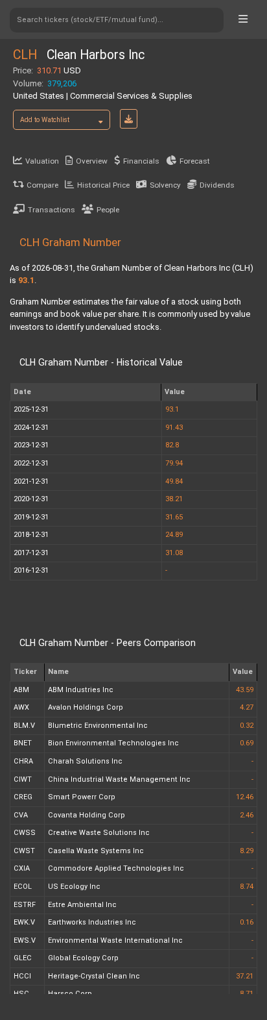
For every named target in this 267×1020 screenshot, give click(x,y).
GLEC (23, 958)
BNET (23, 743)
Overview (92, 161)
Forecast (195, 161)
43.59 (244, 690)
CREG (23, 797)
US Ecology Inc (74, 886)
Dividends (217, 185)
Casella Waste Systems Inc (96, 851)
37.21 (244, 976)
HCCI (22, 976)
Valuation (42, 161)
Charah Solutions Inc (85, 761)
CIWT (23, 779)
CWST (24, 851)
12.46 (244, 797)
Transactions (51, 209)
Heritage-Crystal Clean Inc (94, 976)
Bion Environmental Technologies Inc (113, 743)
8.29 (246, 851)
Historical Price (103, 185)
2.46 (246, 815)
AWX (21, 707)
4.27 (246, 707)
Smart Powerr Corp (81, 797)
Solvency (165, 185)
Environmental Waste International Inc (115, 940)
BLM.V (24, 725)
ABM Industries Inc (80, 690)
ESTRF (25, 905)
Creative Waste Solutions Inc (99, 832)
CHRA (23, 761)
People (108, 209)
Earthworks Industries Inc (92, 922)
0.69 (246, 743)
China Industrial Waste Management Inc (119, 779)
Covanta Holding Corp (86, 815)
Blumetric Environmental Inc (98, 725)
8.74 (246, 886)
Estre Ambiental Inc (82, 905)
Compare (42, 185)
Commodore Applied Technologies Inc (116, 868)
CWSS (25, 832)
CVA (21, 815)
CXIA (22, 868)
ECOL (23, 886)
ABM (21, 690)
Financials (141, 161)
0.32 (246, 725)
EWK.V (24, 922)
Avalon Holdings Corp (85, 707)
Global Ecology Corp (83, 958)
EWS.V (25, 940)
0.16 (246, 922)
